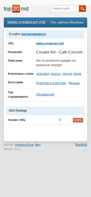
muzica (55, 74)
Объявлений (45, 94)
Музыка (74, 83)
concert (67, 74)
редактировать (33, 34)
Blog (37, 144)
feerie (77, 74)
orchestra (42, 74)
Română (81, 144)
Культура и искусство (51, 83)
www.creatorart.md (50, 43)
